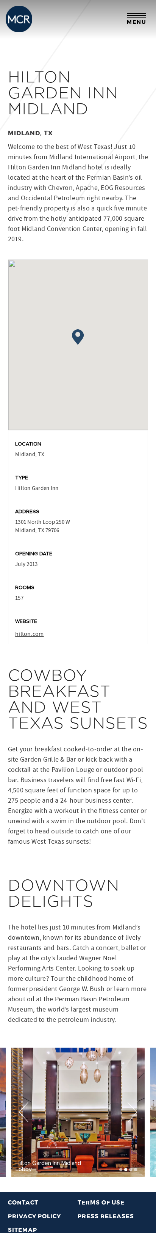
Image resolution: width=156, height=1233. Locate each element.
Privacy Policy (34, 1215)
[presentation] (23, 1112)
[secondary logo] (19, 19)
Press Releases (106, 1215)
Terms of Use (101, 1202)
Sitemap (22, 1229)
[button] (120, 1169)
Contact (23, 1202)
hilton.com (29, 634)
